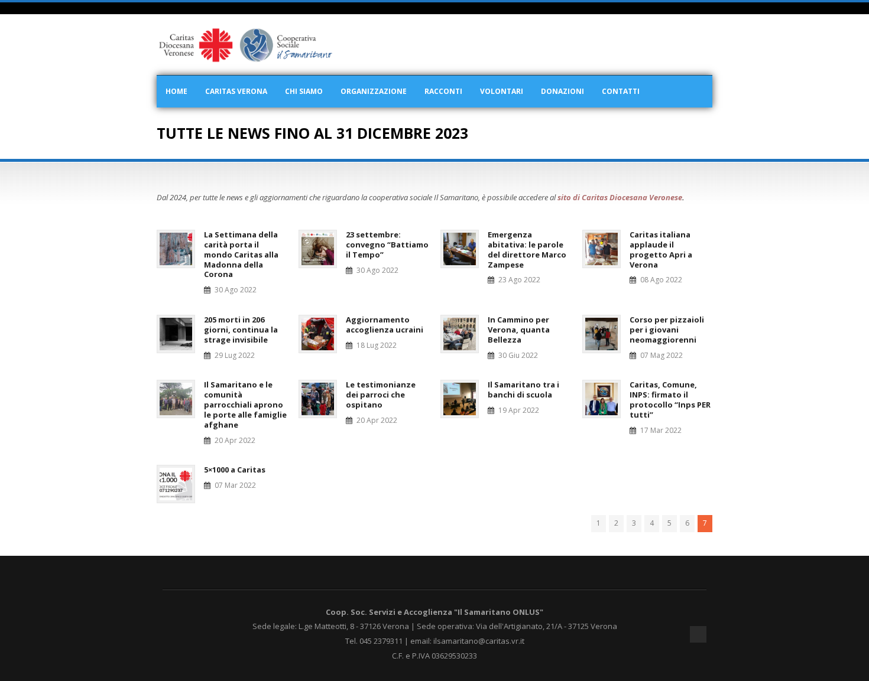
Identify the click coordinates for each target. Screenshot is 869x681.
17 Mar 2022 (661, 430)
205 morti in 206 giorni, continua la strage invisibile (241, 329)
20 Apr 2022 (235, 440)
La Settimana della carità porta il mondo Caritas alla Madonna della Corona (241, 254)
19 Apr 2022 (518, 410)
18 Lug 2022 (376, 345)
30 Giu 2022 (518, 355)
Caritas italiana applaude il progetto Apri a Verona (661, 249)
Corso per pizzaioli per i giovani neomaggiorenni (667, 329)
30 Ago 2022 (236, 290)
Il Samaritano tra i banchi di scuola (523, 389)
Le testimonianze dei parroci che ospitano (381, 394)
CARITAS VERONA (236, 91)
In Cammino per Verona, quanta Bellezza (519, 329)
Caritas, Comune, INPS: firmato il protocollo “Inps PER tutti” (670, 399)
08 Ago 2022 (661, 280)
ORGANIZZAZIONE (374, 91)
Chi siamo (304, 91)
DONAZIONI (562, 91)
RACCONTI (443, 91)
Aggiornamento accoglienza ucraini (384, 324)
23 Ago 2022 (519, 280)
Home (176, 91)
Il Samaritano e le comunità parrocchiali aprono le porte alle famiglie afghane (245, 404)
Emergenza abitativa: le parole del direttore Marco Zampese (527, 249)
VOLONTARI (501, 91)
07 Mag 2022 (661, 355)
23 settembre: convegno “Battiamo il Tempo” (387, 244)
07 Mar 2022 (235, 485)
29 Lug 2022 (235, 355)
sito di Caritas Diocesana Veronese (619, 197)
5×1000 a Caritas (234, 469)
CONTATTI (621, 91)
